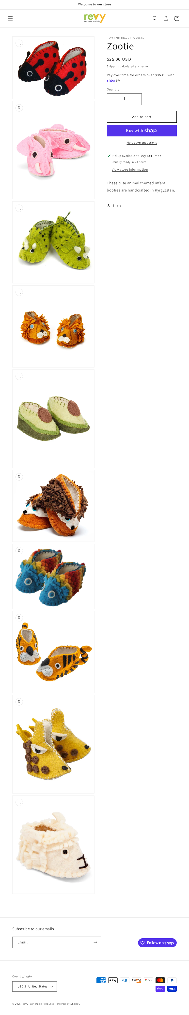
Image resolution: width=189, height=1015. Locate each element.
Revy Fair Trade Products (38, 1003)
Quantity (113, 89)
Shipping (113, 66)
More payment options (142, 142)
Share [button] (117, 205)
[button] (10, 18)
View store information (130, 169)
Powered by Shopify (67, 1003)
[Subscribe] (95, 942)
